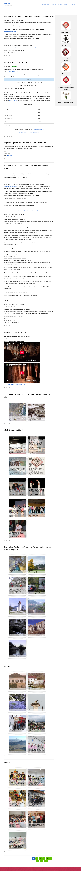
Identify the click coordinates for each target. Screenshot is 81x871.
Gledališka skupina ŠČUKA (13, 430)
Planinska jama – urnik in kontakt (16, 62)
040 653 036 (9, 155)
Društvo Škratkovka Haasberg (66, 102)
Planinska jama (46, 4)
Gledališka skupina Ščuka (66, 74)
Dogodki (60, 4)
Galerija (66, 4)
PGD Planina (65, 45)
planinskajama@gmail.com (10, 31)
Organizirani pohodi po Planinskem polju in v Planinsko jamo (25, 143)
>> (41, 860)
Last (46, 860)
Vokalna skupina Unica (65, 32)
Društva (54, 4)
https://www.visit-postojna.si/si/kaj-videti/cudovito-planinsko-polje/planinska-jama (24, 47)
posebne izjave (13, 100)
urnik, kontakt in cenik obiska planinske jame (14, 384)
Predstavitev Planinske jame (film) (16, 332)
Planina (7, 667)
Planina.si (6, 3)
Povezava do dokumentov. (37, 102)
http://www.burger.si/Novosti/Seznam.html (29, 132)
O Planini (73, 4)
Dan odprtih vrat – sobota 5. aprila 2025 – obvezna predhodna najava (29, 16)
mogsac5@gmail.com (13, 71)
